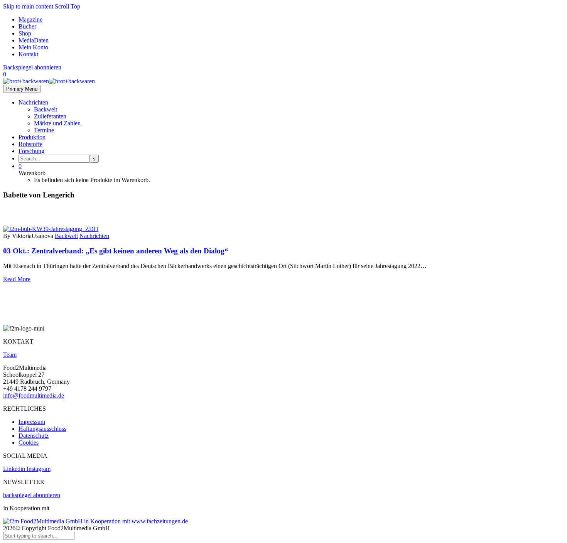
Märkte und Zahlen (57, 123)
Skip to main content (28, 6)
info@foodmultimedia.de (33, 395)
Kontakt (28, 54)
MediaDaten (34, 40)
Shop (25, 33)
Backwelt (45, 109)
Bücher (27, 26)
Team (10, 354)
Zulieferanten (50, 116)
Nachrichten (33, 102)
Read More (16, 279)
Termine (44, 130)
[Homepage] (49, 81)
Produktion (32, 137)
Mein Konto (33, 47)
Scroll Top (67, 6)
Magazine (30, 19)
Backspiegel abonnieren (32, 67)
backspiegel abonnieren (31, 495)
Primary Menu (21, 89)
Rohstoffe (30, 144)
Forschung (31, 151)
